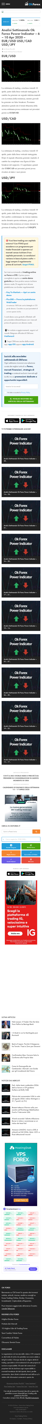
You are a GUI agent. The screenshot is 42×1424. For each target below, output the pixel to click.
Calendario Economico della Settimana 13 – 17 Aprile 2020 (21, 788)
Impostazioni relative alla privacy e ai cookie (21, 1412)
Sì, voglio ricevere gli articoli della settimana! (21, 400)
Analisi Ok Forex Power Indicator (13, 52)
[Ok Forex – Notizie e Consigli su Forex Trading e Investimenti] (32, 4)
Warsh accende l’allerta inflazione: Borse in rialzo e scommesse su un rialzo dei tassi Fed (26, 1120)
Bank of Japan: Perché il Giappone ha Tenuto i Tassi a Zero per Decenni (26, 1045)
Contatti (19, 1419)
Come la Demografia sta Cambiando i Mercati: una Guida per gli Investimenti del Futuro (25, 1068)
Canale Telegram (11, 847)
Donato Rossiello (10, 49)
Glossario (31, 861)
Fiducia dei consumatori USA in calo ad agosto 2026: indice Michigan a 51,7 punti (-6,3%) (26, 1098)
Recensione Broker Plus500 (15, 1383)
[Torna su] (38, 1418)
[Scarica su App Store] (12, 420)
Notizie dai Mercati (9, 1324)
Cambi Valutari (11, 861)
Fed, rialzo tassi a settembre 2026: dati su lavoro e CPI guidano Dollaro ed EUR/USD (25, 1087)
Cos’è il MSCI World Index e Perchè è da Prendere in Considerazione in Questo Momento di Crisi (21, 778)
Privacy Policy (25, 392)
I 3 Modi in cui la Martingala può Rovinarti (25, 1034)
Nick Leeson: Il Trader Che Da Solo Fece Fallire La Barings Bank (25, 1023)
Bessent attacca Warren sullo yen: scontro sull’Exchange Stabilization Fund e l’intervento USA (25, 1109)
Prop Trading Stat (9, 1386)
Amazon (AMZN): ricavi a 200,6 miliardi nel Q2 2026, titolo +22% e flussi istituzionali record (26, 1132)
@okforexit (9, 336)
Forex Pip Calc (33, 1386)
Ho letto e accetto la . (18, 392)
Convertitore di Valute (30, 854)
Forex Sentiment (30, 1383)
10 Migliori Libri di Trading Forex (15, 1328)
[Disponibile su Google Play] (29, 420)
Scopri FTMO (28, 264)
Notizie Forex (31, 847)
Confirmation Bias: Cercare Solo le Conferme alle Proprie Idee (25, 1056)
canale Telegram (8, 1308)
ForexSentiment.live (24, 1264)
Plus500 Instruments (32, 1398)
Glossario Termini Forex (11, 1342)
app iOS (12, 344)
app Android (28, 344)
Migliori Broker (11, 854)
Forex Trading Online (21, 1416)
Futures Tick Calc (21, 1386)
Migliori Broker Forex (10, 1319)
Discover (33, 1269)
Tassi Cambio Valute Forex (12, 1333)
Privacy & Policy (27, 1419)
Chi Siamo (13, 1419)
